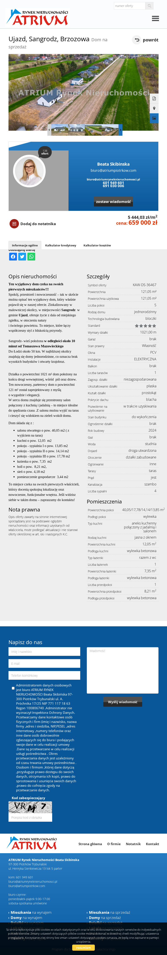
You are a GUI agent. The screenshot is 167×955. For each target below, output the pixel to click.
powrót (151, 40)
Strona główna (90, 844)
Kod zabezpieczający (28, 798)
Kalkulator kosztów (97, 245)
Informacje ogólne (25, 245)
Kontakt (152, 844)
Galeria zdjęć (154, 118)
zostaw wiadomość (113, 201)
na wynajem (31, 912)
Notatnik (133, 844)
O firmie (114, 844)
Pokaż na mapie (154, 109)
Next (120, 130)
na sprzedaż (109, 912)
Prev (49, 130)
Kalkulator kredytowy (60, 245)
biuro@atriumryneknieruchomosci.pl (113, 179)
